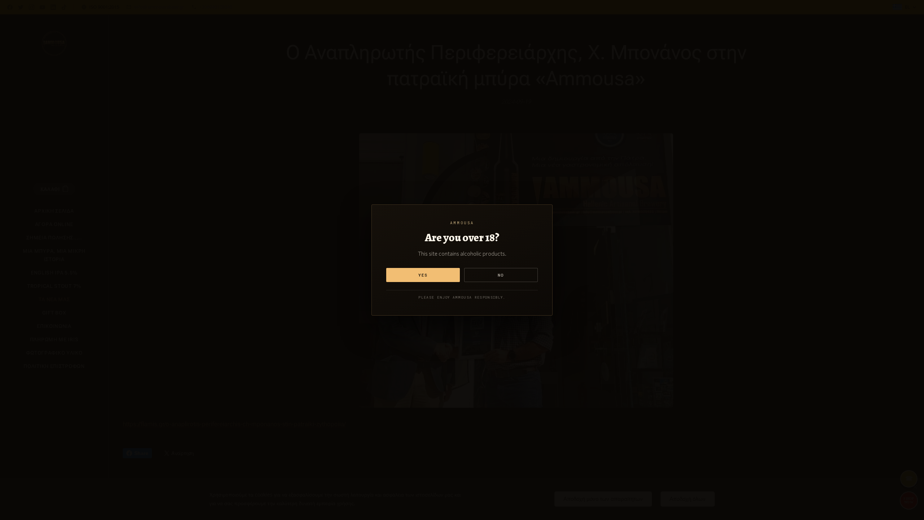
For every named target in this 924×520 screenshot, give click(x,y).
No (501, 275)
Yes (423, 275)
